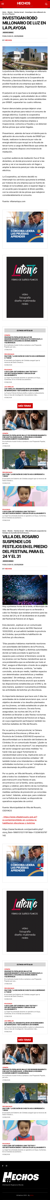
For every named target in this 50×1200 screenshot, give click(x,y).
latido (32, 1195)
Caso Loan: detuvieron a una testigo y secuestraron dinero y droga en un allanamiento (20, 373)
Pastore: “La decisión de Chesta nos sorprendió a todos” (24, 357)
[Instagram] (6, 1166)
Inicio (4, 12)
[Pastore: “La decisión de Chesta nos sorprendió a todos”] (25, 459)
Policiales (8, 369)
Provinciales (9, 354)
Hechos (8, 40)
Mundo (10, 12)
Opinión (7, 335)
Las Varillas (9, 387)
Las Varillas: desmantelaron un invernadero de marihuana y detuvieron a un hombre (24, 389)
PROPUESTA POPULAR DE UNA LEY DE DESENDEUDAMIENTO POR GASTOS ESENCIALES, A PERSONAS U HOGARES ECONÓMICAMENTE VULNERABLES (23, 340)
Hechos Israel (19, 12)
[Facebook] (2, 1166)
